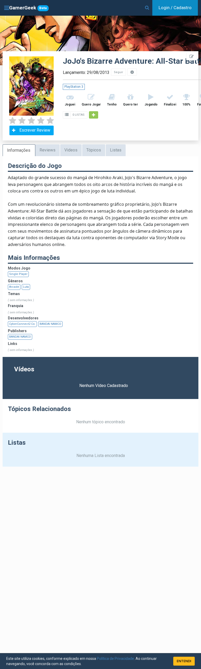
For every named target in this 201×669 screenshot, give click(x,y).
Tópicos (93, 150)
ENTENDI (184, 661)
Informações (18, 150)
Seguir (118, 72)
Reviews (47, 150)
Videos (70, 150)
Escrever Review (34, 130)
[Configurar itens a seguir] (132, 72)
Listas (115, 150)
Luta (26, 287)
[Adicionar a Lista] (93, 115)
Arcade (14, 287)
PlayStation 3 (73, 87)
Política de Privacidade (115, 658)
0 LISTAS (78, 114)
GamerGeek (28, 8)
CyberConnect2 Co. (22, 324)
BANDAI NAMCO (50, 324)
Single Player (18, 274)
